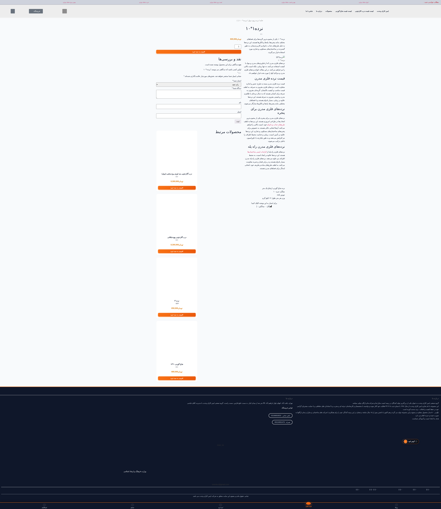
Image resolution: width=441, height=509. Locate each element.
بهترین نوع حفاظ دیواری (69, 2)
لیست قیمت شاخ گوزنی (343, 11)
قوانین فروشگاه (287, 408)
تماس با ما (309, 11)
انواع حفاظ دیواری (364, 2)
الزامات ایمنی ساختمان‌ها (257, 152)
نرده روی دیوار (253, 20)
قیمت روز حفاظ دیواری (216, 2)
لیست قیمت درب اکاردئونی (364, 11)
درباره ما (319, 11)
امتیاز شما (236, 81)
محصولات (328, 11)
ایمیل (239, 112)
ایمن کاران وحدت (383, 11)
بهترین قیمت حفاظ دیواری (288, 2)
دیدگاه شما (236, 88)
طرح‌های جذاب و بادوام (276, 125)
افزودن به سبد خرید (198, 52)
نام (240, 102)
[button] (64, 11)
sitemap (361, 489)
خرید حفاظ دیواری (144, 2)
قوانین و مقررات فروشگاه (382, 489)
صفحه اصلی (432, 489)
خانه (261, 20)
